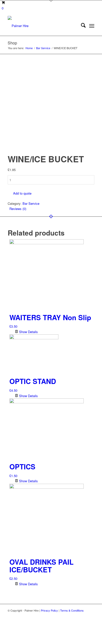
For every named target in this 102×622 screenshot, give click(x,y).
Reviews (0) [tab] (17, 208)
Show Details (28, 331)
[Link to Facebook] (90, 616)
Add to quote (22, 193)
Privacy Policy (49, 610)
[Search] (81, 26)
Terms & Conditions (72, 610)
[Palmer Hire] (42, 26)
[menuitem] (81, 26)
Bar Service (31, 203)
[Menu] (91, 26)
